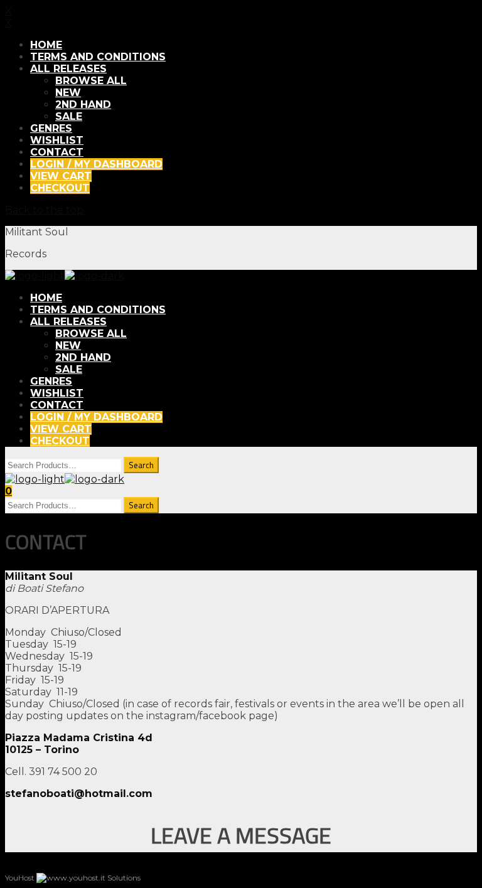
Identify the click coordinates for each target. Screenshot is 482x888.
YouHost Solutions (73, 877)
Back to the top (44, 210)
